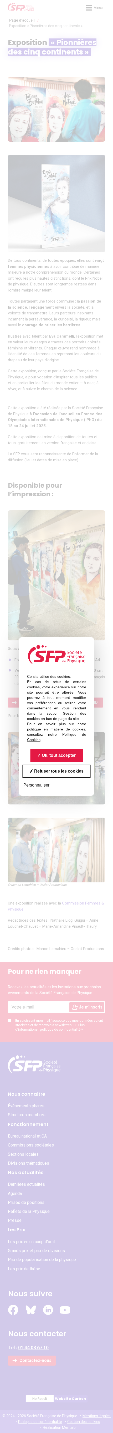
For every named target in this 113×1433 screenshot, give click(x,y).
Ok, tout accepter (58, 755)
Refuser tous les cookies (58, 771)
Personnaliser (36, 785)
